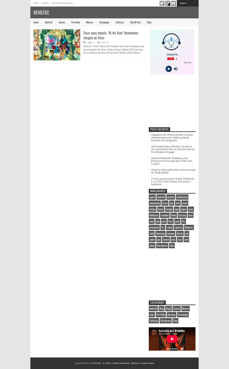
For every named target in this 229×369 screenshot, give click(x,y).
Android (48, 22)
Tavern (166, 239)
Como (165, 203)
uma (173, 239)
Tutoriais (119, 22)
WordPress (135, 22)
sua (158, 239)
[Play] (169, 69)
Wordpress (162, 246)
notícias (182, 215)
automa (170, 197)
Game (160, 209)
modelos (165, 215)
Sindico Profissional (121, 363)
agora (152, 197)
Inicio (35, 3)
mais (190, 209)
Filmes (108, 363)
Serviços (171, 315)
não (157, 221)
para (164, 221)
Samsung (160, 233)
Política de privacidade (62, 3)
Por (183, 221)
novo (152, 221)
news (152, 315)
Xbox (149, 22)
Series (180, 233)
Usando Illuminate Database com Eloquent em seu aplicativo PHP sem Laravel (171, 161)
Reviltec (41, 12)
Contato (45, 3)
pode (177, 221)
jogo (177, 209)
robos (169, 227)
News (173, 215)
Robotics (189, 227)
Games (62, 22)
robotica (178, 227)
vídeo (152, 246)
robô (152, 233)
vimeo (167, 3)
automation (182, 197)
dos (171, 203)
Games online (148, 363)
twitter (162, 3)
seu (186, 233)
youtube (173, 3)
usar (180, 239)
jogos (183, 209)
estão (185, 203)
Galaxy (153, 209)
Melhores (154, 215)
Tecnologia (104, 22)
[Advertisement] (172, 104)
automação (155, 203)
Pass (170, 221)
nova (190, 215)
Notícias (134, 363)
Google (169, 209)
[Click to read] (56, 44)
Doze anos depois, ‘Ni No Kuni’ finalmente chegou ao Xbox (110, 35)
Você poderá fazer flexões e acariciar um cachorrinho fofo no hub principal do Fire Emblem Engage (173, 149)
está (178, 203)
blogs (168, 308)
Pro (163, 227)
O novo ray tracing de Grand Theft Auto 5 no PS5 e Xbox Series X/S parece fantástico (172, 181)
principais (154, 227)
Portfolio (75, 22)
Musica (89, 22)
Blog (161, 308)
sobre (152, 239)
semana (170, 233)
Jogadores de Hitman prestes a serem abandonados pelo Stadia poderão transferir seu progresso (172, 137)
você (186, 239)
